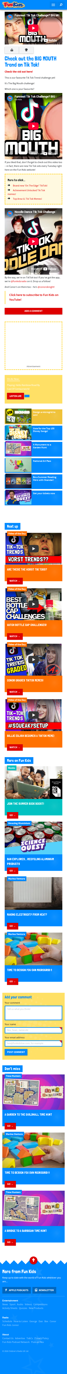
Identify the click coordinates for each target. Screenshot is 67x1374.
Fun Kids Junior (10, 1325)
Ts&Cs (29, 1338)
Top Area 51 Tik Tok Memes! (27, 199)
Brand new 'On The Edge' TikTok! (30, 185)
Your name (10, 1024)
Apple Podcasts (18, 1290)
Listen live (16, 396)
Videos (28, 1304)
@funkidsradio (19, 281)
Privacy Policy (41, 1338)
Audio (20, 1304)
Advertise (20, 1338)
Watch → (15, 581)
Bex (46, 1321)
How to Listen (21, 1321)
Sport (12, 1304)
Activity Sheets (9, 1308)
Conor (53, 1321)
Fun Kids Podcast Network (16, 1342)
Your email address (15, 1037)
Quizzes (23, 1308)
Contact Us (8, 1338)
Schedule (7, 1321)
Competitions (40, 1304)
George (33, 1321)
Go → (13, 815)
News (5, 1304)
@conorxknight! (46, 287)
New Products (36, 1308)
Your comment (12, 1003)
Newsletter (46, 1290)
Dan (41, 1321)
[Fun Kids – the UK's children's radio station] (16, 5)
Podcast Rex (37, 1342)
